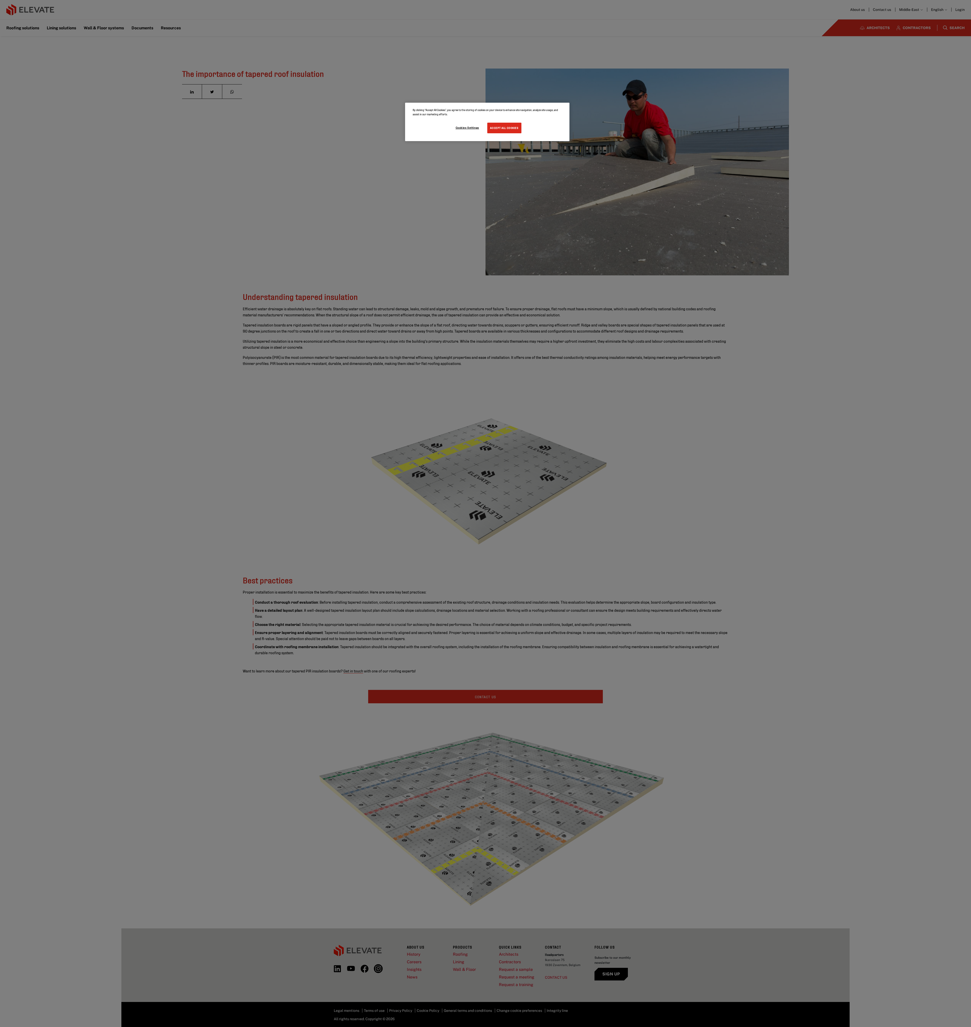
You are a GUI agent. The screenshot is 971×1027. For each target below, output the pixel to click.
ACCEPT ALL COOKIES (504, 127)
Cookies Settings (467, 127)
